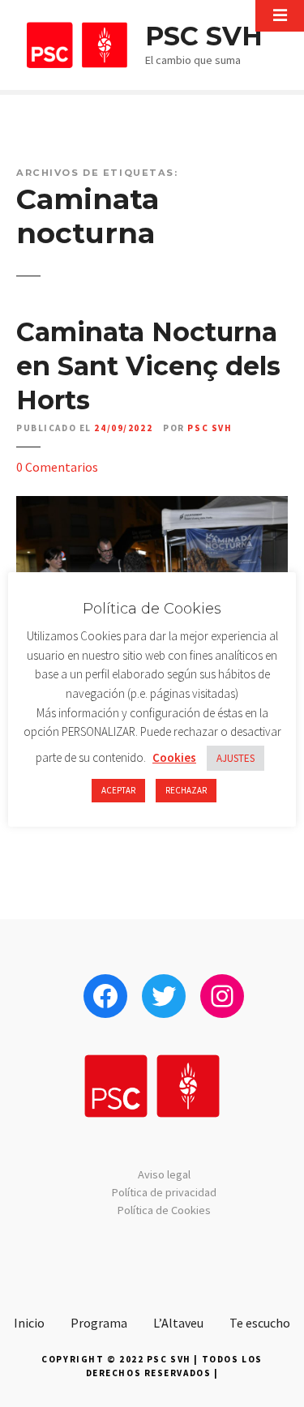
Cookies (174, 757)
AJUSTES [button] (235, 758)
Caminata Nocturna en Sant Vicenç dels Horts (148, 365)
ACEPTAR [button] (118, 790)
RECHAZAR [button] (186, 790)
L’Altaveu (178, 1323)
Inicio (29, 1323)
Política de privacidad (164, 1192)
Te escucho (259, 1323)
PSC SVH (204, 36)
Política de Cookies (164, 1210)
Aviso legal (164, 1174)
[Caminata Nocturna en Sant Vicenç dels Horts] (152, 506)
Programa (99, 1323)
